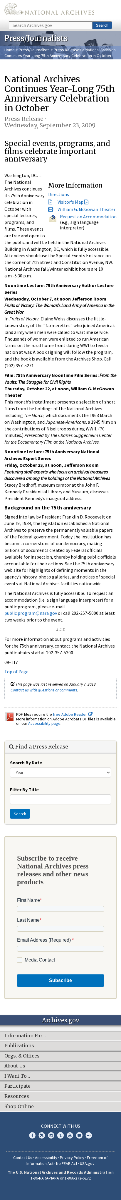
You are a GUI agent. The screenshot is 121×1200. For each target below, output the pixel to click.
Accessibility (46, 1157)
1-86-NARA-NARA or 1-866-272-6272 (61, 1178)
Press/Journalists (34, 49)
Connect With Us (60, 1126)
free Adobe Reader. (70, 714)
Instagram (51, 1135)
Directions (58, 194)
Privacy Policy (72, 1157)
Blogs (79, 1135)
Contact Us (22, 1157)
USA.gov (87, 1163)
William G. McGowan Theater (86, 209)
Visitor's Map (70, 202)
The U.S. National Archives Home (49, 10)
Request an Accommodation (88, 216)
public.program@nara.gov (30, 613)
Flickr (88, 1135)
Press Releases (67, 49)
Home (9, 49)
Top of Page (16, 671)
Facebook (32, 1135)
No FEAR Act (66, 1163)
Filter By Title (24, 789)
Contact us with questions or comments (44, 690)
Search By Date (26, 762)
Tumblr (60, 1135)
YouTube (69, 1135)
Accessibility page (44, 723)
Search (102, 25)
